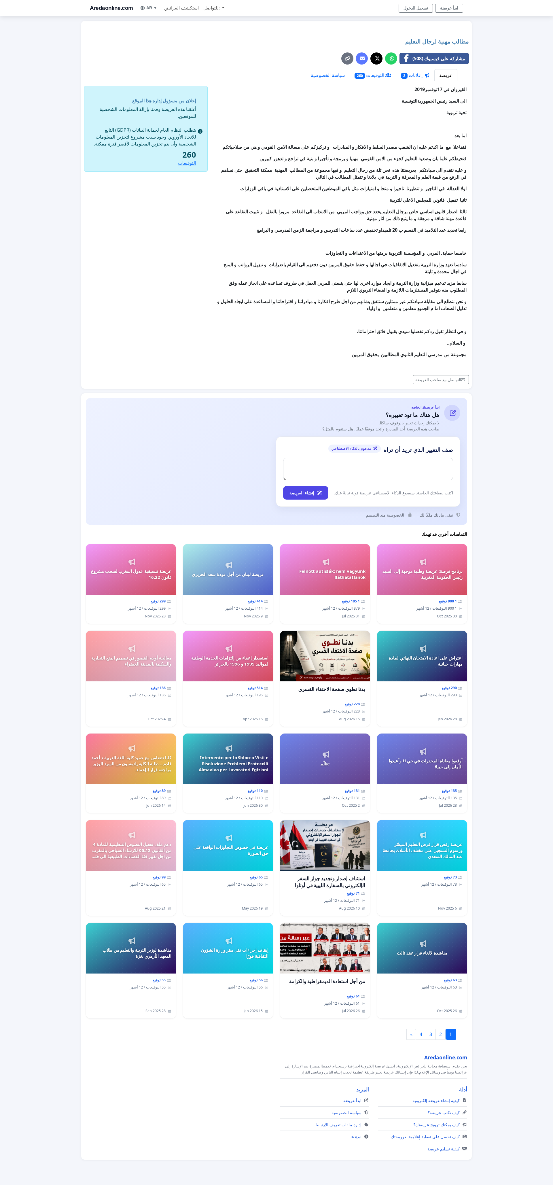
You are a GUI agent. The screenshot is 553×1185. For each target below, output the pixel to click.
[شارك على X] (376, 58)
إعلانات (413, 75)
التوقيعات (371, 75)
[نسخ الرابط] (347, 58)
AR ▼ (151, 7)
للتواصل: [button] (212, 7)
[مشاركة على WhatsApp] (391, 58)
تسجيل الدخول (416, 8)
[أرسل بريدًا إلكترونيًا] (362, 58)
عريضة (445, 75)
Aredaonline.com (111, 8)
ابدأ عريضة (449, 8)
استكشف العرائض (181, 7)
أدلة (463, 1089)
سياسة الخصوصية (328, 75)
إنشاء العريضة (301, 493)
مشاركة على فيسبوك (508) (438, 58)
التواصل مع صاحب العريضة (438, 379)
